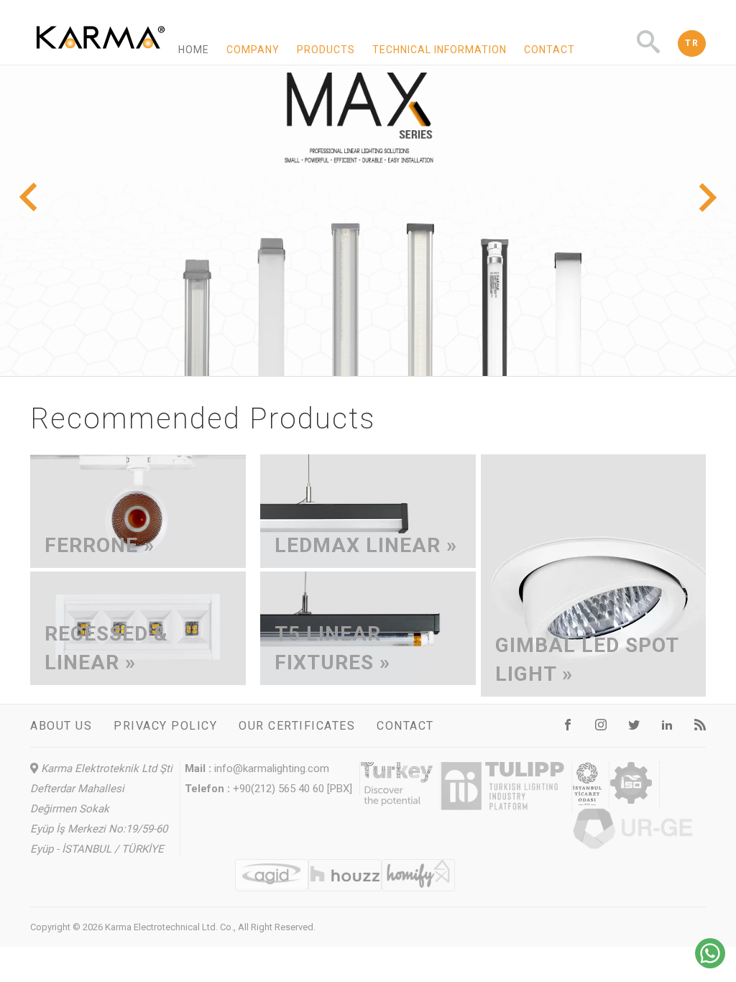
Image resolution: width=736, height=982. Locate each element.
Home (193, 49)
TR (692, 43)
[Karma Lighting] (100, 58)
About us (61, 726)
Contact (549, 49)
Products (326, 49)
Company (253, 49)
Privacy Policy (165, 726)
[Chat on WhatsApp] (710, 964)
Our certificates (297, 726)
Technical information (439, 49)
